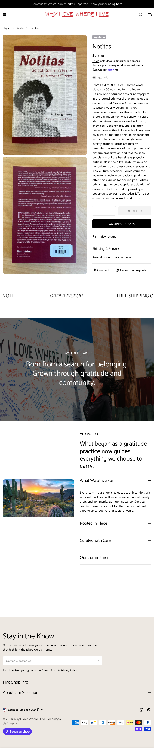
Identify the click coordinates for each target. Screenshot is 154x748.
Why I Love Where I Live (30, 719)
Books (20, 28)
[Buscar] (140, 14)
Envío (95, 61)
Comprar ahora (122, 224)
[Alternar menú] (4, 14)
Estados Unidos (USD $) (23, 710)
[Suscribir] (98, 661)
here (128, 257)
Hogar (6, 28)
